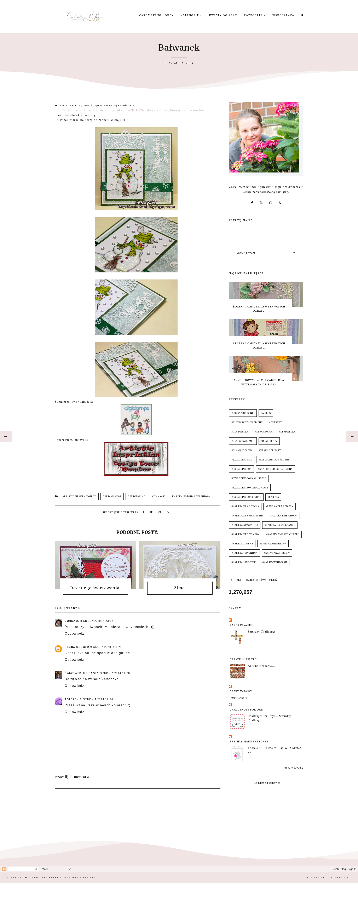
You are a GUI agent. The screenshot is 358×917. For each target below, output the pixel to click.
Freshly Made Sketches (249, 741)
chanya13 (159, 496)
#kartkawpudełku (274, 562)
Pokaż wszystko (293, 767)
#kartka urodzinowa (245, 534)
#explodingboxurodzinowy (249, 487)
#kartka (273, 497)
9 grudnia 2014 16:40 (96, 699)
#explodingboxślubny (246, 497)
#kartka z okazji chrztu (282, 534)
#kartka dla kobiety (279, 506)
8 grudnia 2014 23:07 (97, 620)
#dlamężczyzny (242, 450)
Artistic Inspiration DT (79, 496)
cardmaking (137, 496)
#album (266, 413)
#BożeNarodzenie (242, 413)
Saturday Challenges (262, 631)
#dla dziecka (240, 431)
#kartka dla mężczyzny (247, 515)
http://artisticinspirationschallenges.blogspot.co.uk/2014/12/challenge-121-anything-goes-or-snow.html (130, 110)
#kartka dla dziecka (245, 506)
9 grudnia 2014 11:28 (113, 673)
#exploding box (241, 459)
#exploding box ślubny (274, 459)
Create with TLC (243, 659)
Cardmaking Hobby (156, 15)
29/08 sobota (238, 698)
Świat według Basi (80, 673)
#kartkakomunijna (244, 553)
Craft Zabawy (241, 691)
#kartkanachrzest (277, 553)
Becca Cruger (77, 647)
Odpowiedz (74, 633)
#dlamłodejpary (270, 450)
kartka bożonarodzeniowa (191, 496)
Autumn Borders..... (261, 666)
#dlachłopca (264, 431)
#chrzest (275, 422)
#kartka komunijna (244, 525)
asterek (72, 699)
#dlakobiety (269, 441)
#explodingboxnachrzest (248, 478)
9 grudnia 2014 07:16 (106, 647)
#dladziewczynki (242, 441)
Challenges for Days (247, 709)
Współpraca (283, 15)
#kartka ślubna (242, 543)
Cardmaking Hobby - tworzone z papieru (62, 877)
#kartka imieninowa (284, 515)
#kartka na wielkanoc (280, 525)
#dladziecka (287, 431)
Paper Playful (241, 625)
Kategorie (190, 15)
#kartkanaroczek (243, 562)
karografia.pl (339, 877)
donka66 (72, 620)
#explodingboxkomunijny (275, 469)
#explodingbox (241, 469)
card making (112, 496)
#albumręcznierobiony (247, 422)
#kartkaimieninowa (273, 543)
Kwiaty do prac (223, 15)
